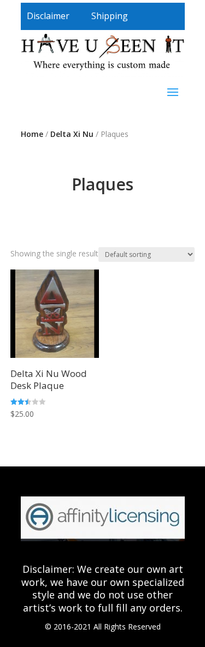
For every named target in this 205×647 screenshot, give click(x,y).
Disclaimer (48, 16)
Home (32, 134)
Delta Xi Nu (71, 134)
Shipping (109, 16)
